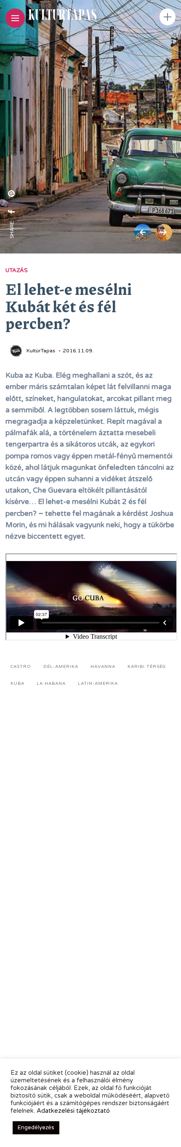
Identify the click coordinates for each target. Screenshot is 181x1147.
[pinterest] (11, 193)
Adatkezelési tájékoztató (73, 1110)
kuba (17, 683)
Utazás (16, 270)
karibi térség (147, 666)
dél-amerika (60, 666)
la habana (51, 683)
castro (21, 666)
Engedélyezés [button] (36, 1127)
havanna (102, 666)
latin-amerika (98, 683)
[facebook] (11, 212)
